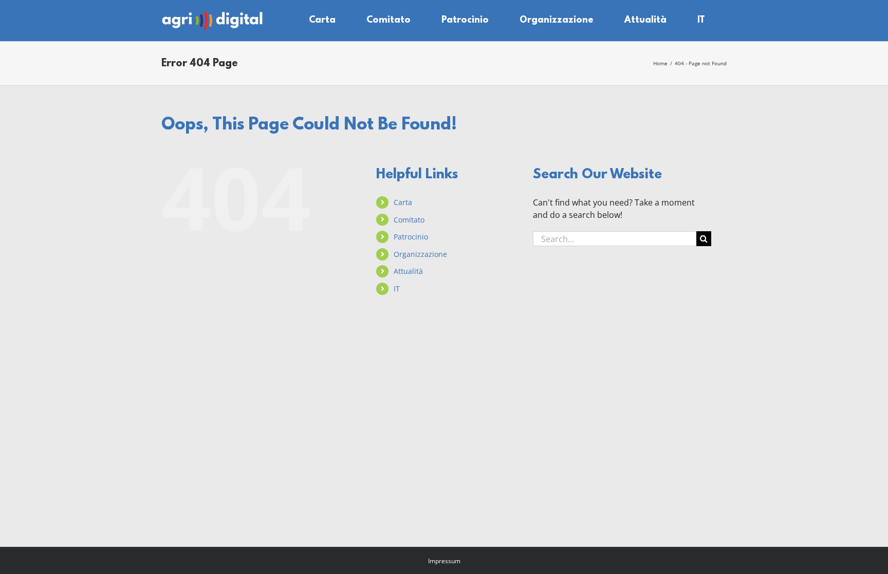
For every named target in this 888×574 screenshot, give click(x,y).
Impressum (444, 561)
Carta (403, 202)
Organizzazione (420, 254)
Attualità (408, 271)
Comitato (409, 220)
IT (397, 288)
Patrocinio (411, 237)
